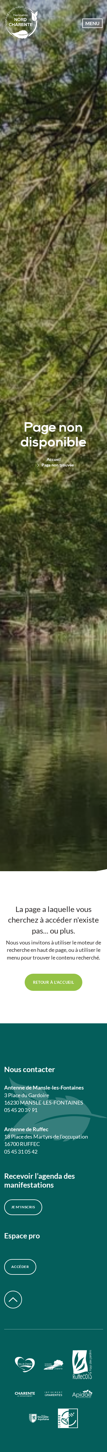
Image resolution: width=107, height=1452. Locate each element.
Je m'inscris (23, 1207)
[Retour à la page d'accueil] (21, 23)
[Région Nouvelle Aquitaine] (39, 1419)
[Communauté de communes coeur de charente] (25, 1365)
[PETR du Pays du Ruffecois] (82, 1365)
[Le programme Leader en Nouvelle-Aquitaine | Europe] (68, 1419)
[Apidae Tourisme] (82, 1395)
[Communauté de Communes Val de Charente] (54, 1365)
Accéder (20, 1266)
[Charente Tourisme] (54, 1394)
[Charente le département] (25, 1394)
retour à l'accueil (53, 982)
